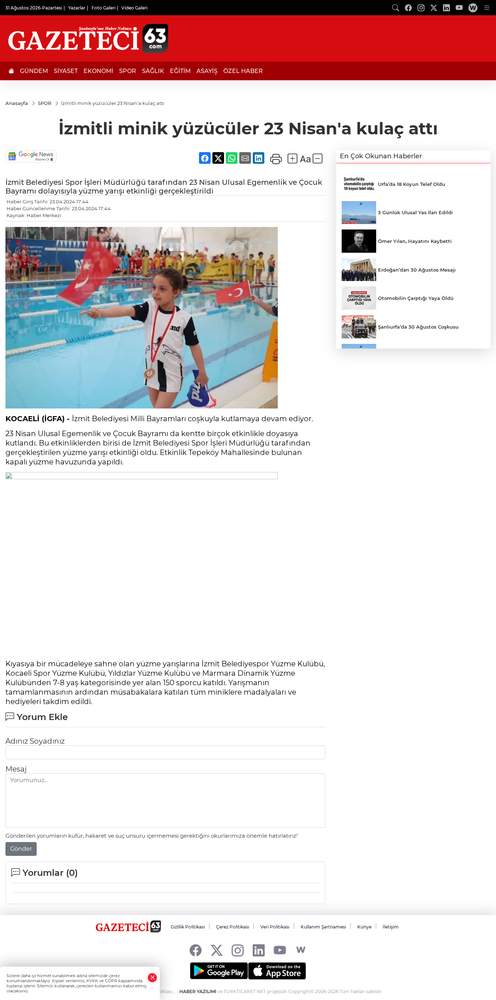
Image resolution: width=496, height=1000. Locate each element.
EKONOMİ (98, 71)
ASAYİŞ (206, 71)
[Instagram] (237, 950)
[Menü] (487, 7)
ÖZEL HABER (243, 71)
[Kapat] (152, 977)
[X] (216, 950)
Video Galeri (134, 8)
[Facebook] (195, 950)
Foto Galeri (103, 8)
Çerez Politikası (232, 927)
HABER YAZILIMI (197, 991)
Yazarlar (76, 8)
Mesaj (16, 769)
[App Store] (277, 971)
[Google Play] (219, 971)
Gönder (21, 848)
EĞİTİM (180, 71)
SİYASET (66, 71)
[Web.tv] (472, 7)
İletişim (391, 927)
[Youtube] (279, 950)
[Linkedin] (258, 950)
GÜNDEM (34, 71)
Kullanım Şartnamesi (323, 927)
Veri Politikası (274, 927)
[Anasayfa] (11, 71)
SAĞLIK (153, 71)
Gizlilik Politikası (188, 927)
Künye (364, 927)
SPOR (127, 71)
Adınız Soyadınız (35, 741)
